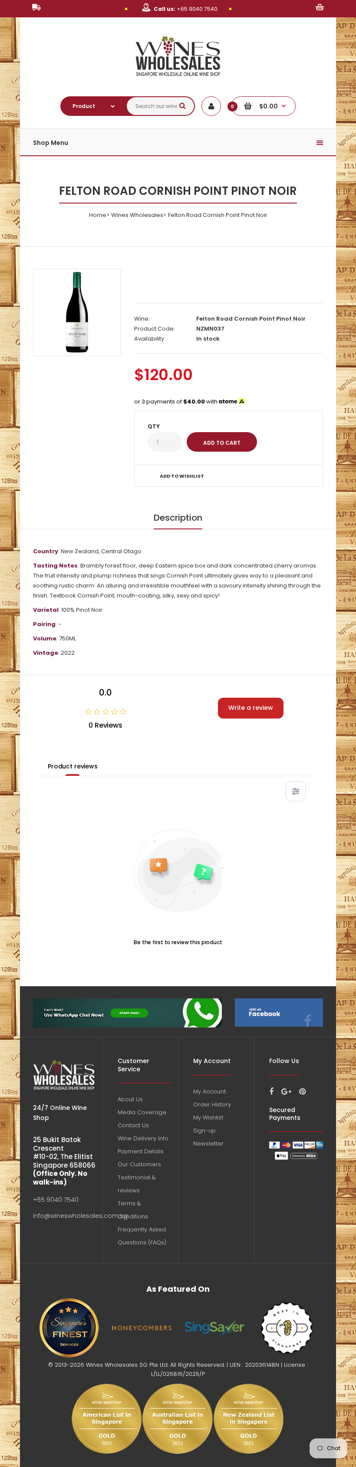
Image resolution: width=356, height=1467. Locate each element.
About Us (130, 1099)
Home (97, 215)
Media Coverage (142, 1112)
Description (178, 518)
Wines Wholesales (137, 215)
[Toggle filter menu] (296, 791)
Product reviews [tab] (73, 766)
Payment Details (141, 1151)
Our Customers (139, 1164)
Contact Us (133, 1125)
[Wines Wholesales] (178, 81)
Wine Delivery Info (143, 1138)
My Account (209, 1091)
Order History (212, 1104)
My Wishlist (208, 1117)
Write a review (250, 707)
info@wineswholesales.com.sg (80, 1215)
